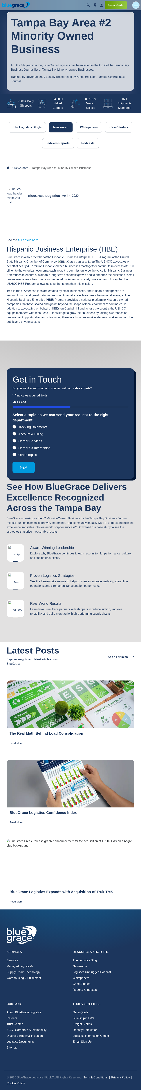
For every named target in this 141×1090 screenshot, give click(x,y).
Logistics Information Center (91, 1035)
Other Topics (27, 455)
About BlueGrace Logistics (24, 1012)
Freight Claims (82, 1024)
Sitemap (12, 1047)
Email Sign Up (82, 1041)
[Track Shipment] (95, 5)
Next (23, 467)
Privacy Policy (120, 1077)
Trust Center (15, 1024)
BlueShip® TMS (83, 1018)
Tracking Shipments (32, 427)
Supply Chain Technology (23, 972)
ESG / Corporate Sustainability (26, 1029)
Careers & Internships (34, 448)
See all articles (118, 656)
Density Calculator (85, 1029)
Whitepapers (89, 127)
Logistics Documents (20, 1041)
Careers (12, 1018)
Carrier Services (30, 441)
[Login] (102, 5)
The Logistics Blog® (27, 127)
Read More (16, 743)
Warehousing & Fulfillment (24, 978)
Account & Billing (30, 434)
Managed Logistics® (20, 966)
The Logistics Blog (85, 960)
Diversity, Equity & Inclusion (25, 1035)
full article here (28, 240)
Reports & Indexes (85, 989)
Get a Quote (115, 4)
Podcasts (88, 143)
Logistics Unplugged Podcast (92, 972)
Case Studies (118, 127)
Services (12, 960)
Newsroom (60, 127)
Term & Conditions (96, 1077)
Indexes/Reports (58, 143)
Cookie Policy (16, 1083)
